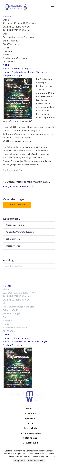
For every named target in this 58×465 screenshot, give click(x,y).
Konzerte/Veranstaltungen (17, 68)
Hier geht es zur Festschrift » (18, 186)
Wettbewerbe (13, 246)
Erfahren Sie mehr (36, 460)
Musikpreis (17, 72)
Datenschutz (30, 428)
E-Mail (6, 65)
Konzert (7, 72)
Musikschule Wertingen (35, 72)
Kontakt (30, 408)
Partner (30, 423)
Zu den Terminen (17, 205)
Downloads (30, 413)
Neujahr (7, 75)
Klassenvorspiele (15, 225)
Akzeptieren (19, 460)
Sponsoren (30, 418)
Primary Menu (52, 7)
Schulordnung (30, 442)
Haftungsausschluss (30, 432)
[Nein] (54, 456)
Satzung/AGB (30, 437)
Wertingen (17, 75)
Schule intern (13, 239)
